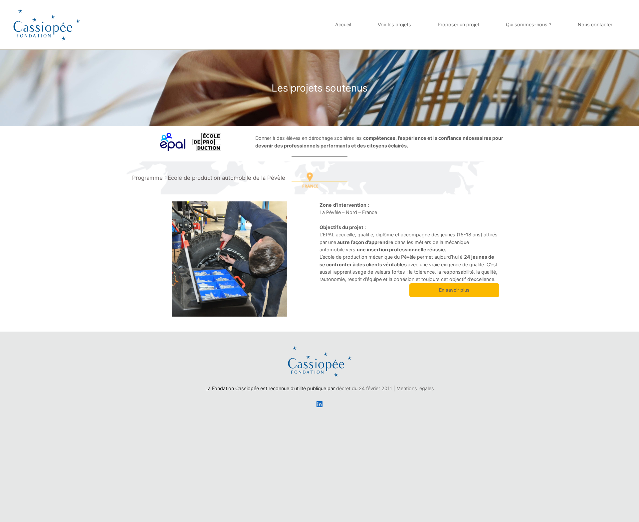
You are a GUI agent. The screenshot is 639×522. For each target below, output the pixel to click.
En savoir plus (454, 290)
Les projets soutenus (319, 88)
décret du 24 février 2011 (364, 388)
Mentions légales (415, 388)
